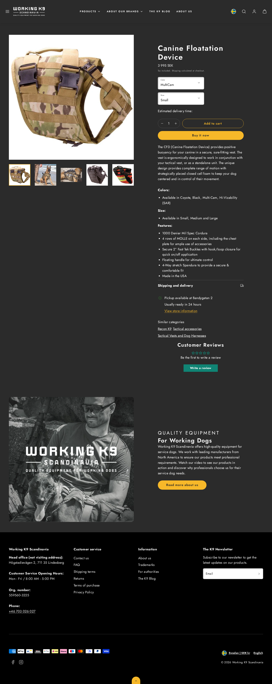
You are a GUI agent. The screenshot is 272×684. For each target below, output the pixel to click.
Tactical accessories (187, 328)
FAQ (77, 564)
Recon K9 (165, 328)
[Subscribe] (259, 573)
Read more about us (182, 485)
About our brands (123, 11)
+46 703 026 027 (22, 611)
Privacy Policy (84, 592)
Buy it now (200, 135)
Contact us (81, 558)
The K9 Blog (160, 11)
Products (88, 11)
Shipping (176, 70)
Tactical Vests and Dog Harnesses (182, 335)
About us (184, 11)
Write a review (200, 368)
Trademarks (146, 564)
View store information (180, 311)
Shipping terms (84, 571)
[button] (7, 11)
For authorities (148, 571)
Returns (79, 578)
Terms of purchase (87, 585)
